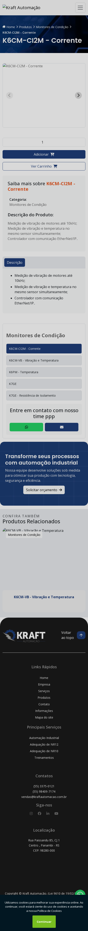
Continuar (44, 922)
